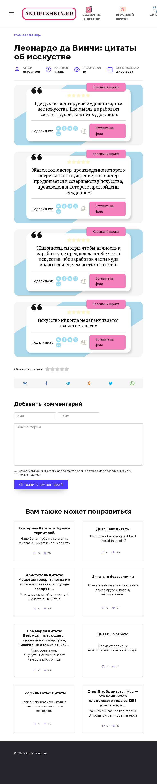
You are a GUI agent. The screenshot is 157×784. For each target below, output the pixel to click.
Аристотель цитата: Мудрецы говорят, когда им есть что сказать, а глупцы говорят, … (44, 582)
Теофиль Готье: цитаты (44, 693)
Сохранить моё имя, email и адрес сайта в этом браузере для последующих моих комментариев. (75, 472)
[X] (75, 128)
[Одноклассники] (64, 128)
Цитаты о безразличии (113, 576)
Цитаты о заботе (112, 634)
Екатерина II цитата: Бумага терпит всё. (44, 530)
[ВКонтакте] (58, 128)
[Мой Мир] (58, 133)
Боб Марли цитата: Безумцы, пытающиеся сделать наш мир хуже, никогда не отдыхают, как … (44, 638)
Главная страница (27, 35)
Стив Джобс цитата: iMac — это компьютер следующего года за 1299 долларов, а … (112, 698)
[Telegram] (69, 128)
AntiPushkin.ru (49, 13)
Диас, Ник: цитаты (113, 529)
